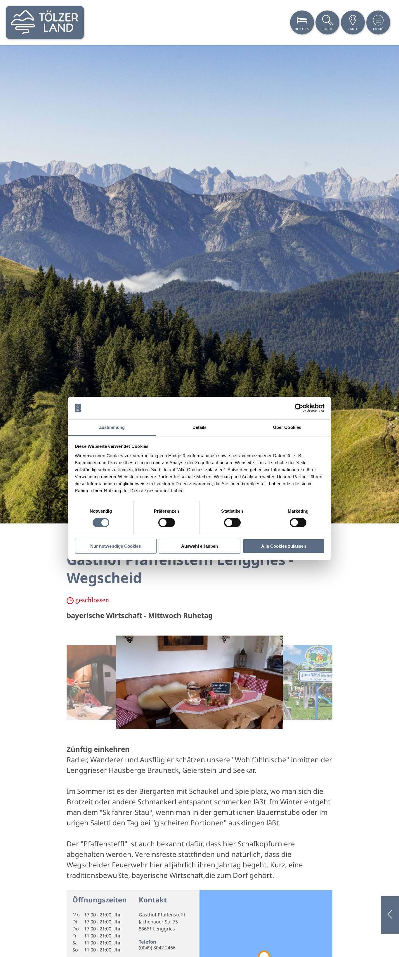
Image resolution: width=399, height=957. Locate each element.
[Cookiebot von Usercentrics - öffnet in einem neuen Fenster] (299, 407)
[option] (199, 284)
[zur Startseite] (45, 22)
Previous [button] (78, 682)
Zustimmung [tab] (112, 427)
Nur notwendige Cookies (115, 546)
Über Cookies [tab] (287, 427)
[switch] (166, 522)
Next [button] (321, 682)
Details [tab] (199, 427)
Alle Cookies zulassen (283, 546)
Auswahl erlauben (199, 546)
